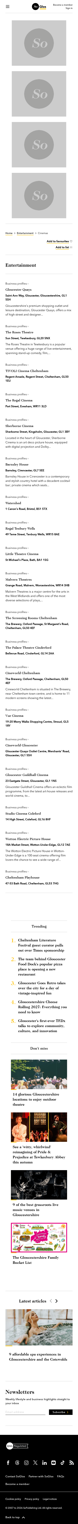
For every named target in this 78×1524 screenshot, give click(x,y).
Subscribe (59, 1412)
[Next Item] (56, 1301)
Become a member (63, 5)
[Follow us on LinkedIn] (44, 1462)
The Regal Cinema (18, 400)
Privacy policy (32, 1498)
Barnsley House (16, 464)
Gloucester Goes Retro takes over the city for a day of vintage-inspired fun (42, 988)
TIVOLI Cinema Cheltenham (26, 371)
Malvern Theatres (18, 579)
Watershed (13, 503)
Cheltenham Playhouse (22, 877)
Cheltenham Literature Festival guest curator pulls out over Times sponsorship (41, 945)
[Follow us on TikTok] (62, 1462)
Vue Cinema (14, 716)
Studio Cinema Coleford (23, 813)
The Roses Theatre (19, 332)
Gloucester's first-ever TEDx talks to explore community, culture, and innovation (41, 1026)
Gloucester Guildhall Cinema (26, 775)
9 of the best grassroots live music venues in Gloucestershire (35, 1209)
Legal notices (50, 1498)
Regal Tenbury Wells (20, 528)
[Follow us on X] (35, 1462)
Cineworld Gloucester (21, 745)
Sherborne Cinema (19, 426)
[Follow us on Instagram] (26, 1462)
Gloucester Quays (18, 289)
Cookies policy (13, 1498)
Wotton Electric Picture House (28, 839)
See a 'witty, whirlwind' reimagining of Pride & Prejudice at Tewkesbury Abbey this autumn (39, 1154)
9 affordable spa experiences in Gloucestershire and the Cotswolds (38, 1356)
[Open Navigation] (7, 6)
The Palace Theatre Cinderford (28, 647)
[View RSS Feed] (71, 1462)
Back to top (12, 1517)
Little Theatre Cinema (21, 554)
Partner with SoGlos (41, 1476)
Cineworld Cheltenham (22, 673)
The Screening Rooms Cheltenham (31, 618)
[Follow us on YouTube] (53, 1462)
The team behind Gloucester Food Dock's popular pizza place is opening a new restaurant (41, 966)
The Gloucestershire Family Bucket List (36, 1260)
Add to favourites (58, 241)
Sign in (69, 8)
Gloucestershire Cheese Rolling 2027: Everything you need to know (42, 1007)
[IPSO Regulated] (18, 1445)
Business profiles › (16, 283)
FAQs (60, 1476)
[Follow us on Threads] (17, 1462)
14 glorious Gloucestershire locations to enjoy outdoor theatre (36, 1099)
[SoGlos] (39, 6)
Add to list (62, 247)
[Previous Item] (51, 1301)
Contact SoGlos (15, 1476)
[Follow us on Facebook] (8, 1462)
